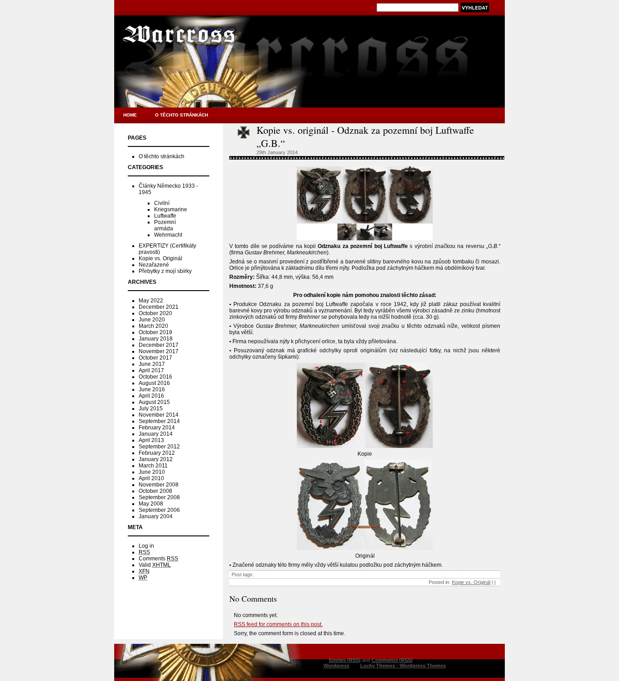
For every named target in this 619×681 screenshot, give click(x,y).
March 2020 (153, 326)
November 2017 (159, 351)
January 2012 (156, 459)
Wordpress (336, 665)
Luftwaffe (165, 216)
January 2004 (156, 516)
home (130, 114)
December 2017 (159, 345)
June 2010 (152, 472)
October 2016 (155, 377)
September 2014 (159, 421)
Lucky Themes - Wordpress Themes (403, 665)
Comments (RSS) (392, 660)
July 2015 (151, 408)
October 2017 (155, 358)
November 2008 (159, 485)
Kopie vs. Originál (160, 258)
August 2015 (154, 402)
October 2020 (155, 313)
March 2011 (153, 465)
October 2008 (155, 491)
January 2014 (156, 434)
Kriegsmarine (170, 209)
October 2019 (155, 332)
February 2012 (157, 453)
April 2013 (151, 440)
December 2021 (159, 307)
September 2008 (159, 497)
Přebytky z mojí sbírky (165, 271)
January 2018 (156, 339)
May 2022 (151, 300)
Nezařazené (154, 265)
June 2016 (152, 389)
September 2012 (159, 446)
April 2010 (151, 478)
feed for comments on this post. (278, 624)
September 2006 (159, 510)
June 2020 (152, 319)
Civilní (161, 203)
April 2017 (151, 370)
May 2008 (151, 504)
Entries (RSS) (345, 660)
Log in (146, 546)
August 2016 (154, 383)
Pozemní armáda (165, 225)
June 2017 (152, 364)
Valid (155, 565)
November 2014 (159, 415)
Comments (158, 558)
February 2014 (157, 427)
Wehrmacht (168, 235)
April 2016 (151, 396)
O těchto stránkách (181, 114)
